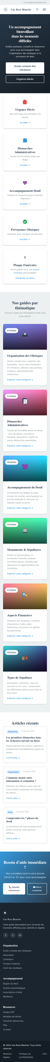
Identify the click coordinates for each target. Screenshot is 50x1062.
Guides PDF (8, 1012)
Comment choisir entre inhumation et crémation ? (21, 779)
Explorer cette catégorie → (20, 379)
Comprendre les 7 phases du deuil (22, 819)
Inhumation (8, 955)
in (20, 935)
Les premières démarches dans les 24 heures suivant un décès (23, 739)
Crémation (8, 959)
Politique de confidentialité (26, 1055)
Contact (7, 1029)
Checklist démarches (13, 1021)
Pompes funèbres (11, 963)
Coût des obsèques (12, 968)
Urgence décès (25, 79)
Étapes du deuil (10, 983)
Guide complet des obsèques (25, 68)
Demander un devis (25, 278)
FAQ (5, 1025)
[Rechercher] (37, 9)
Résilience (8, 996)
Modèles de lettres (12, 1016)
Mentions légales (7, 1055)
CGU (44, 1053)
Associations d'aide (12, 992)
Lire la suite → (13, 757)
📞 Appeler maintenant (14, 889)
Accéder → (25, 122)
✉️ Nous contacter (37, 889)
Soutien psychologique (14, 988)
